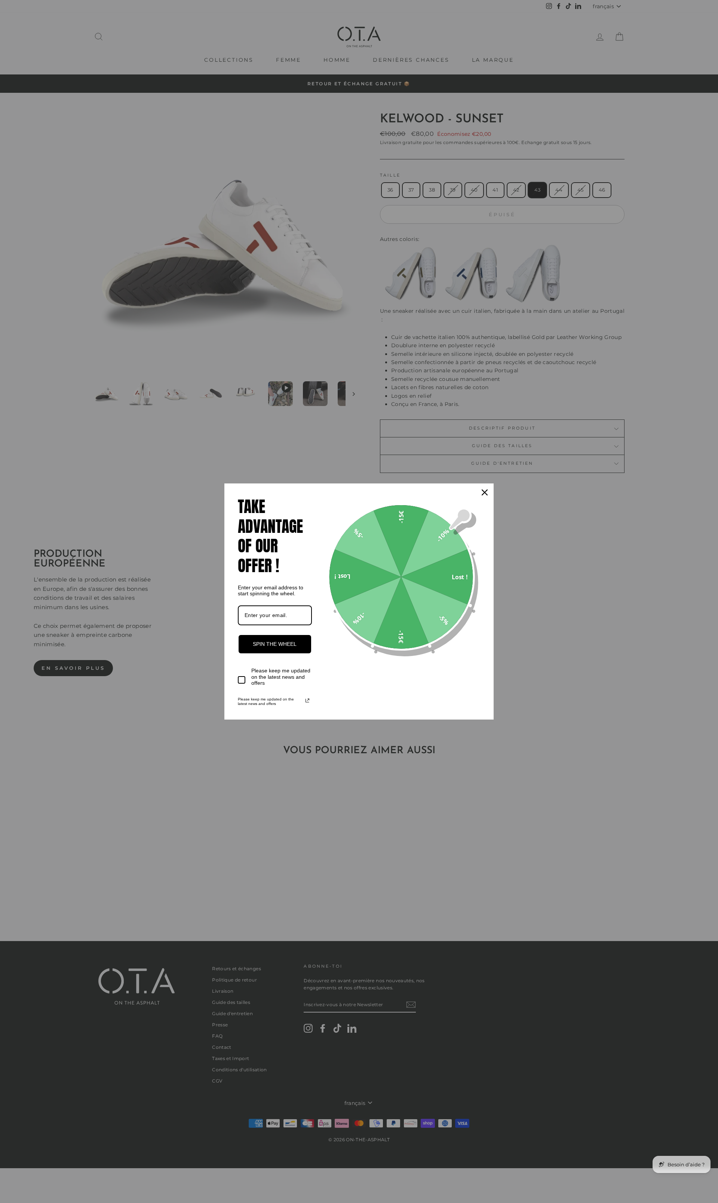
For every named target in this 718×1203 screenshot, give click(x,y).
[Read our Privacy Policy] (307, 700)
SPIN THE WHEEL (275, 644)
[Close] (485, 492)
